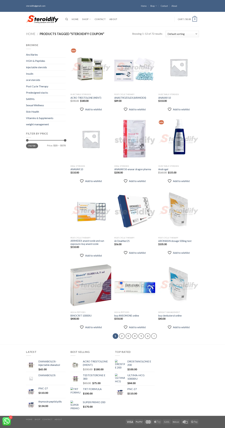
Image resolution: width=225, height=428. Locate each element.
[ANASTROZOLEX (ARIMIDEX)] (134, 67)
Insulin (29, 73)
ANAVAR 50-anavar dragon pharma (132, 169)
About (174, 6)
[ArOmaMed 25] (134, 210)
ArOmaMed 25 (122, 241)
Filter (31, 146)
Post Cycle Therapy (37, 86)
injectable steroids (36, 67)
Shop (152, 6)
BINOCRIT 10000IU (81, 315)
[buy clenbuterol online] (178, 285)
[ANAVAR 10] (178, 67)
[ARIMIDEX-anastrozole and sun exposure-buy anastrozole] (90, 210)
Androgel (163, 169)
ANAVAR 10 (164, 97)
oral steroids (33, 79)
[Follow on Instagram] (197, 4)
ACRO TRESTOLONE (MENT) (85, 97)
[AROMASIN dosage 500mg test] (178, 210)
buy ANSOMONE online (126, 315)
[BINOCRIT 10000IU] (90, 285)
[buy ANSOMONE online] (134, 285)
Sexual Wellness (35, 105)
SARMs (30, 98)
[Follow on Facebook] (197, 1)
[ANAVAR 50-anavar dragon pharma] (134, 139)
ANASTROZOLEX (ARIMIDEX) (130, 97)
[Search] (66, 19)
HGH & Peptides (35, 60)
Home (144, 6)
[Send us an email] (197, 10)
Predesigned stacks (37, 92)
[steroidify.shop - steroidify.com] (42, 19)
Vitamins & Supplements (39, 118)
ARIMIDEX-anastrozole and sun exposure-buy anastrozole (87, 242)
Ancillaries (32, 54)
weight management (37, 124)
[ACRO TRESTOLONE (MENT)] (90, 67)
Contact (164, 6)
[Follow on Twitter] (197, 7)
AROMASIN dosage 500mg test (175, 241)
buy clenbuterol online (170, 315)
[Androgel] (178, 139)
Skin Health (32, 111)
